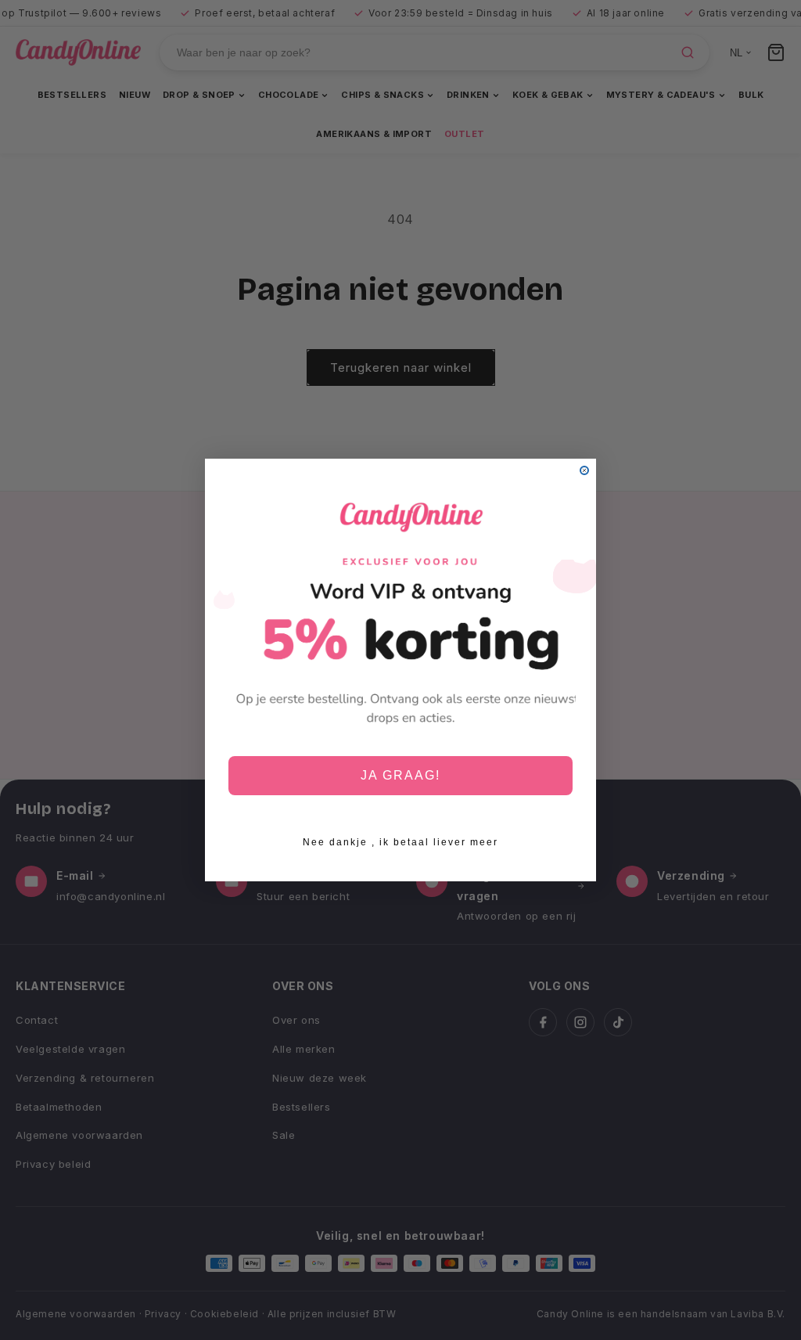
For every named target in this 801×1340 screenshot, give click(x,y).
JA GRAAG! (400, 775)
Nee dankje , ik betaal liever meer (400, 842)
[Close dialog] (584, 470)
